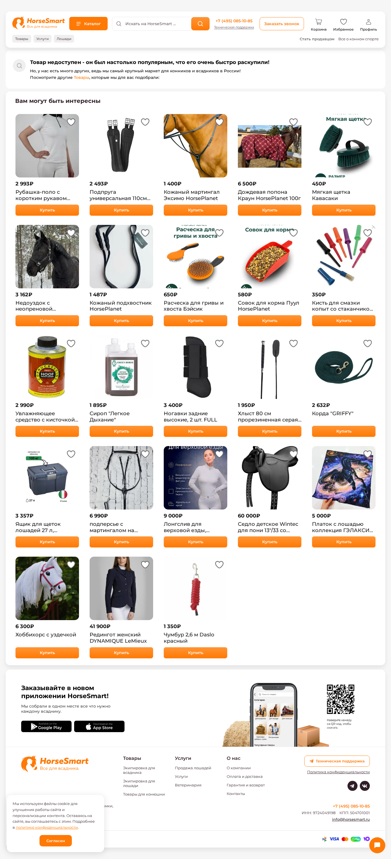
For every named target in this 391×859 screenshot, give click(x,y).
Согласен (55, 840)
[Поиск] (200, 24)
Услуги (181, 776)
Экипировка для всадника (139, 770)
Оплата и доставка (245, 776)
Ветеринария (188, 785)
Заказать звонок (281, 23)
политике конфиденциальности (47, 827)
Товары (81, 77)
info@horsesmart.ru (351, 819)
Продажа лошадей (193, 768)
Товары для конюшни (144, 794)
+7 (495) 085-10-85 (234, 20)
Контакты (236, 793)
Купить (47, 210)
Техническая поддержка (234, 27)
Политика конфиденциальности (338, 772)
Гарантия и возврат (246, 785)
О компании (239, 768)
